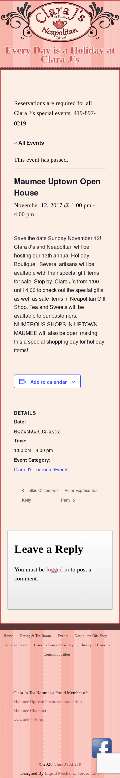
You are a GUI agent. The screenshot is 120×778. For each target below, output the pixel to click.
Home (8, 636)
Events (63, 636)
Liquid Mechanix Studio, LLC (72, 773)
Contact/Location (57, 654)
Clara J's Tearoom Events (41, 469)
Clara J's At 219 (67, 764)
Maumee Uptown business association (47, 701)
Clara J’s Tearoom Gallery (54, 645)
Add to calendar (48, 382)
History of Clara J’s (95, 645)
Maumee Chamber (29, 710)
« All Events (29, 142)
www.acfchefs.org (29, 719)
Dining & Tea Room (35, 636)
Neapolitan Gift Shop (91, 636)
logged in (57, 569)
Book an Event (15, 645)
